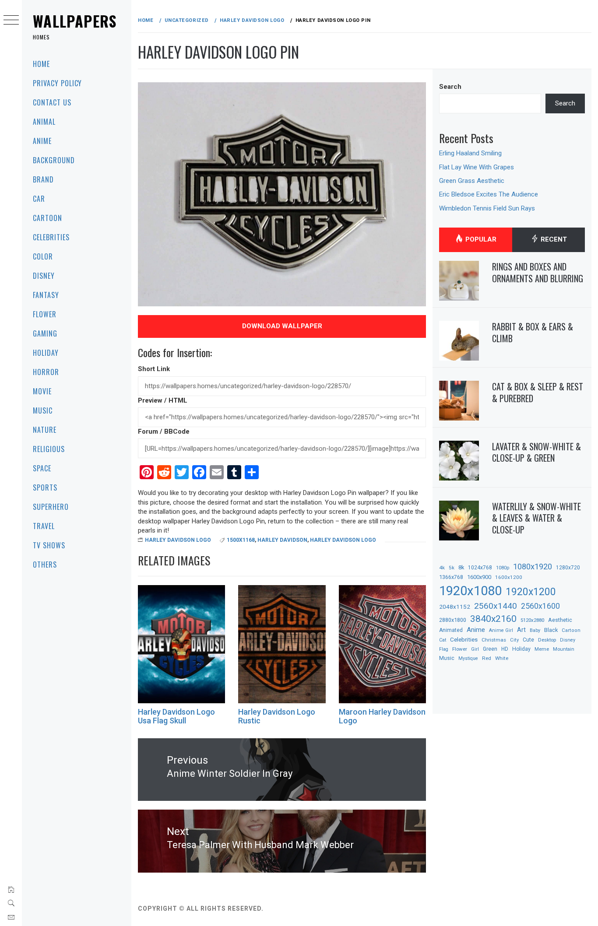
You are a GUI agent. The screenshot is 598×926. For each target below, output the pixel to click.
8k (461, 567)
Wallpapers (75, 21)
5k (451, 568)
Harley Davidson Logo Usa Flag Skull (176, 716)
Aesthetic (560, 620)
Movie (42, 391)
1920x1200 (531, 592)
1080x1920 (532, 566)
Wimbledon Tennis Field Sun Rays (487, 208)
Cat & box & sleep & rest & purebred (537, 392)
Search (450, 87)
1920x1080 (470, 590)
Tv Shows (49, 545)
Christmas (494, 640)
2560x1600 (540, 606)
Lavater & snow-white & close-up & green (536, 452)
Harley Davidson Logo (178, 540)
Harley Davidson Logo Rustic (276, 716)
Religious (49, 449)
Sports (45, 487)
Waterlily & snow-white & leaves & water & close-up (536, 518)
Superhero (51, 507)
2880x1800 (452, 620)
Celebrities (51, 237)
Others (45, 564)
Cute (528, 640)
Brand (43, 179)
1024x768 (480, 568)
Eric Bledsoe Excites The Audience (488, 194)
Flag (443, 649)
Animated (451, 630)
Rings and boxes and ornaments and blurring (537, 272)
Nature (44, 429)
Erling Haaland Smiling (470, 153)
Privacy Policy (57, 83)
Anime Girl (501, 630)
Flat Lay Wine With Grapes (476, 167)
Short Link (154, 369)
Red (486, 658)
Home (41, 64)
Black (551, 630)
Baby (535, 630)
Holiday (46, 352)
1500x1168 (241, 540)
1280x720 (568, 568)
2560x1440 (495, 606)
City (514, 640)
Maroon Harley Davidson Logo (382, 716)
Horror (46, 372)
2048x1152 (454, 606)
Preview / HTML (162, 400)
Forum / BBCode (164, 431)
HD (504, 649)
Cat (442, 640)
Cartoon (47, 218)
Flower (44, 314)
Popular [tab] (480, 239)
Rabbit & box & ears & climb (532, 332)
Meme (542, 649)
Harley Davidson (282, 540)
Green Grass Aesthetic (471, 181)
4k (442, 568)
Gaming (45, 333)
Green (490, 649)
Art (521, 629)
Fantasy (46, 295)
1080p (502, 568)
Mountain (563, 649)
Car (39, 198)
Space (42, 468)
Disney (44, 275)
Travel (44, 526)
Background (54, 160)
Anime (42, 141)
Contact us (52, 102)
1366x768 (451, 577)
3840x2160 (493, 618)
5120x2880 (532, 620)
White (501, 658)
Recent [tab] (553, 239)
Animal (44, 121)
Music (43, 410)
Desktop (547, 640)
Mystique (468, 658)
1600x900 (479, 577)
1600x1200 (508, 577)
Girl (475, 649)
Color (43, 256)
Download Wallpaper (282, 326)
